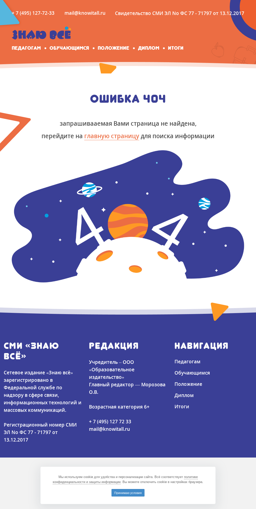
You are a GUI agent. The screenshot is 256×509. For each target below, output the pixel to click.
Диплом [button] (148, 48)
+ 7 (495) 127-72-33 (33, 12)
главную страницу (111, 135)
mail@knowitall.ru (85, 12)
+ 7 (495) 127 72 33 (110, 421)
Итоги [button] (176, 48)
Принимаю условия (128, 493)
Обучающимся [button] (69, 48)
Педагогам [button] (26, 48)
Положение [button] (113, 48)
